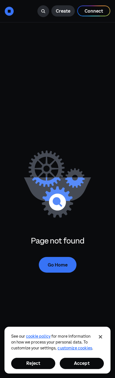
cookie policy (38, 336)
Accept (82, 363)
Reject (33, 363)
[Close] (100, 336)
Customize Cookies (75, 348)
